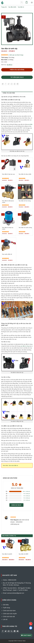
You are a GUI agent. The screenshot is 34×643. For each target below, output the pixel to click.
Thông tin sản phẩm (9, 93)
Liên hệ (5, 619)
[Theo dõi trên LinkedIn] (14, 631)
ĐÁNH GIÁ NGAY (16, 505)
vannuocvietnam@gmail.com (15, 593)
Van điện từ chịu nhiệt (25, 174)
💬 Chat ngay (26, 635)
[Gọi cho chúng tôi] (11, 631)
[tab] (17, 93)
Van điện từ (21, 7)
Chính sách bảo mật (9, 616)
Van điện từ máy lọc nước (7, 228)
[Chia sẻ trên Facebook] (5, 84)
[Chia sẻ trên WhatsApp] (2, 84)
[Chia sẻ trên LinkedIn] (17, 84)
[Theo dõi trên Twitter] (5, 631)
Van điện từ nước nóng (25, 227)
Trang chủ (4, 7)
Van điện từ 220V (23, 554)
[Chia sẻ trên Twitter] (8, 84)
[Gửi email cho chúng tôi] (8, 631)
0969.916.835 (12, 580)
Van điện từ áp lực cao (8, 174)
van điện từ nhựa (25, 346)
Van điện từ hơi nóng (25, 200)
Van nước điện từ (7, 254)
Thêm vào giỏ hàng (17, 69)
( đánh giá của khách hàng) (15, 55)
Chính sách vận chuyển (10, 613)
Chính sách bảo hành (9, 610)
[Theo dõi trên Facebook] (2, 631)
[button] (21, 2)
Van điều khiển (12, 7)
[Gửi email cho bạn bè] (11, 84)
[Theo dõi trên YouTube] (17, 631)
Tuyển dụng (6, 607)
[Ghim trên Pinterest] (14, 84)
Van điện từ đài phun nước (8, 201)
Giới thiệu (6, 604)
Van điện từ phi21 (7, 554)
